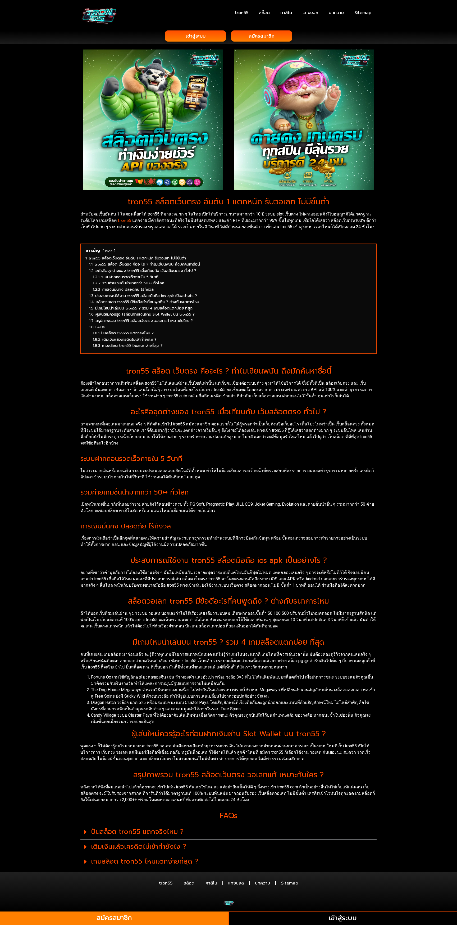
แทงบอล (310, 13)
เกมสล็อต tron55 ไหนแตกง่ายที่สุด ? (144, 861)
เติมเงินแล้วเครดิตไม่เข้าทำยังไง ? (138, 847)
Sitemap (362, 13)
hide (109, 250)
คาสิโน (286, 13)
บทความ (336, 13)
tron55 (241, 13)
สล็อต (264, 13)
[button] (228, 832)
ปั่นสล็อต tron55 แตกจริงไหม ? (137, 832)
